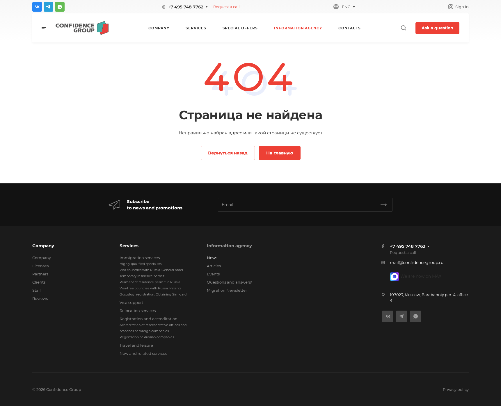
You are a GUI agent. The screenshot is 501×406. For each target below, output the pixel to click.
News (212, 257)
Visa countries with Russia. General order (151, 270)
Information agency (229, 245)
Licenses (40, 265)
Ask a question (437, 28)
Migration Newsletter (227, 290)
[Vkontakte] (37, 7)
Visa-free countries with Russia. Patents (150, 288)
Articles (214, 265)
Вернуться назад (228, 153)
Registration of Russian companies (147, 337)
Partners (40, 274)
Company (43, 245)
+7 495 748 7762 (185, 7)
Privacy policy (456, 389)
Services (129, 245)
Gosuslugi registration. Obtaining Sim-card (153, 294)
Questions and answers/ (229, 282)
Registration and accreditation (148, 318)
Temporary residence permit (142, 276)
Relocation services (138, 310)
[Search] (403, 28)
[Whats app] (60, 7)
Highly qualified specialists (140, 264)
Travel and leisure (136, 345)
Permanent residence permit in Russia (150, 282)
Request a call (226, 6)
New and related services (143, 353)
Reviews (40, 298)
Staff (36, 290)
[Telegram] (48, 7)
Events (213, 274)
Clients (38, 282)
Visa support (131, 302)
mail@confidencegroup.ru (416, 262)
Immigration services (140, 257)
